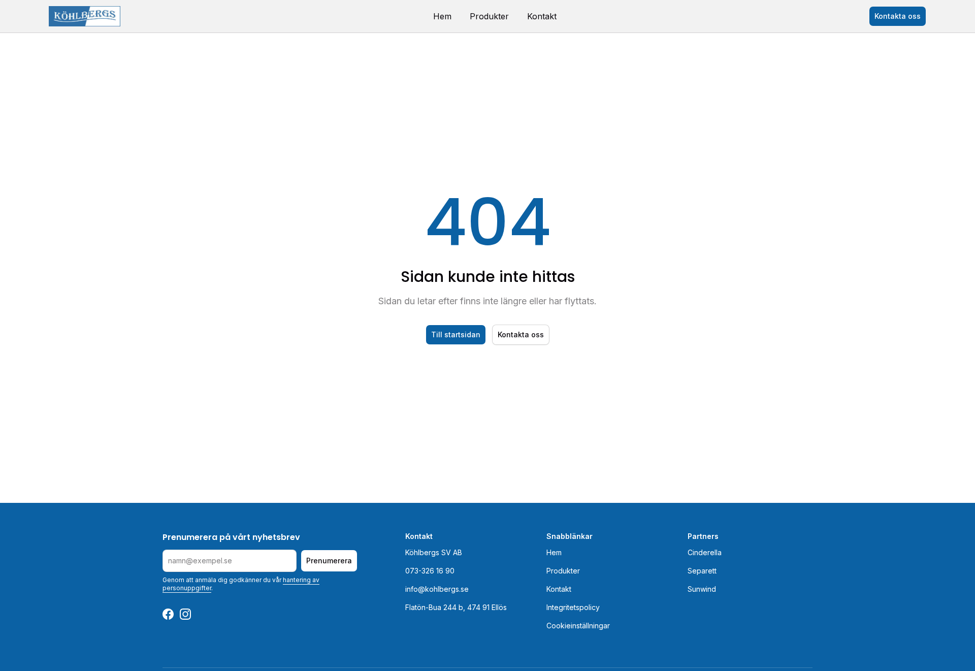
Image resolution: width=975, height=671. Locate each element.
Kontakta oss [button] (897, 16)
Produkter (489, 16)
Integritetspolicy (573, 607)
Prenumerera (329, 560)
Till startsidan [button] (455, 334)
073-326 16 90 (429, 570)
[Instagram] (185, 614)
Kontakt (542, 16)
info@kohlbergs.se (437, 589)
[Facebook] (168, 614)
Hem (442, 16)
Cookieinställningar (578, 625)
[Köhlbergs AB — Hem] (84, 16)
